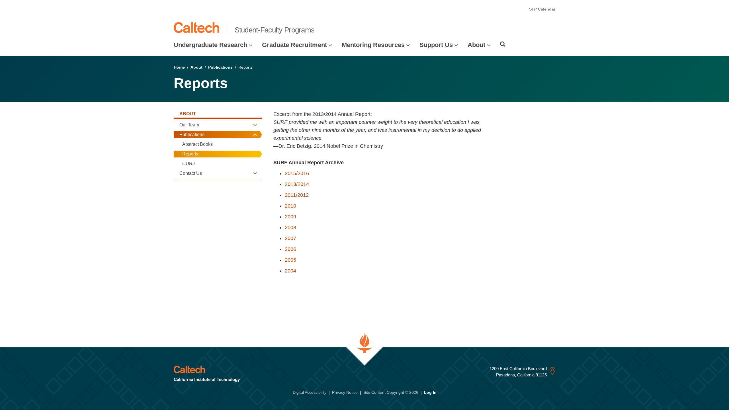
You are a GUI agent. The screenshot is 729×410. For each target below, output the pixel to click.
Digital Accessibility (309, 392)
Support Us (436, 44)
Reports (190, 153)
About (476, 44)
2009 (290, 217)
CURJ (188, 163)
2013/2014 (297, 184)
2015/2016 (297, 173)
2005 (290, 260)
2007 (290, 238)
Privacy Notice (345, 392)
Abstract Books (197, 144)
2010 (290, 206)
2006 (290, 249)
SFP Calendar (542, 9)
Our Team (189, 124)
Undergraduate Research (210, 44)
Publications (220, 67)
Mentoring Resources (373, 44)
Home (179, 67)
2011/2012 (297, 195)
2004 (290, 271)
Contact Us (190, 173)
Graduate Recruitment (294, 44)
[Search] (502, 44)
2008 (290, 227)
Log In (430, 392)
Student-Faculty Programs (275, 30)
